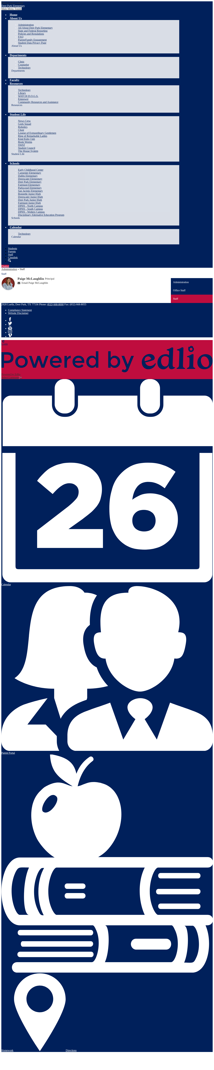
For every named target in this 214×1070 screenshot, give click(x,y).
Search (9, 260)
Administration (26, 24)
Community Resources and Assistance (38, 102)
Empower (23, 99)
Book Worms (25, 142)
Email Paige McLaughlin (35, 282)
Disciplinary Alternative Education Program (41, 214)
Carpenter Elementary (29, 172)
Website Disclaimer (18, 313)
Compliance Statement (20, 310)
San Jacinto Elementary (30, 190)
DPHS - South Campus (30, 208)
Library (22, 93)
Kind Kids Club (26, 139)
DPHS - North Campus (30, 205)
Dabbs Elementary (28, 175)
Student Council (26, 148)
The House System (28, 151)
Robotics (22, 127)
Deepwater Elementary (30, 178)
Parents (12, 251)
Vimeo (10, 335)
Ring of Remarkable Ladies (32, 136)
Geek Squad (24, 124)
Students (12, 248)
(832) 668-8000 (55, 304)
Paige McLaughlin (31, 278)
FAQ (20, 36)
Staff (10, 254)
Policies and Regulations (31, 33)
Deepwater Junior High (30, 196)
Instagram (10, 331)
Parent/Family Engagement (32, 39)
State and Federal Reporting (32, 30)
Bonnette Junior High (29, 193)
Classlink (13, 257)
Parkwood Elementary (30, 187)
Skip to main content (12, 2)
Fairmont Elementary (29, 184)
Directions (71, 1050)
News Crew (24, 121)
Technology (24, 67)
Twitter (10, 323)
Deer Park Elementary (29, 181)
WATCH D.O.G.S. (28, 96)
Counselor (23, 64)
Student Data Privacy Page (32, 42)
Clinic (21, 61)
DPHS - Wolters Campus (31, 211)
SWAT (21, 145)
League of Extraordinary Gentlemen (37, 133)
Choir (21, 130)
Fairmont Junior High (29, 202)
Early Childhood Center (30, 169)
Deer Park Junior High (30, 199)
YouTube (10, 327)
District (5, 266)
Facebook (10, 319)
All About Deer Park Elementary (35, 27)
